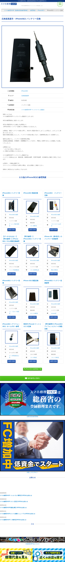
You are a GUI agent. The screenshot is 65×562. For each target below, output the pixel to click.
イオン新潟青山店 (34, 270)
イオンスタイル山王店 (56, 224)
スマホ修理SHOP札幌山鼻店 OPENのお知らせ (13, 507)
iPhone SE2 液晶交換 (30, 280)
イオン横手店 (33, 225)
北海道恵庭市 (25, 95)
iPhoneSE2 (24, 91)
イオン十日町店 (55, 357)
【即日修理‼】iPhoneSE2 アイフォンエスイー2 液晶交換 (53, 326)
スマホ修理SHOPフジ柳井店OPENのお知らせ (13, 519)
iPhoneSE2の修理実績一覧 (33, 369)
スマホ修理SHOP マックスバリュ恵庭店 (32, 109)
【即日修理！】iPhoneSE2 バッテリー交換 (32, 239)
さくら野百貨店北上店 (14, 356)
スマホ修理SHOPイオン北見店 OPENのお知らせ (14, 501)
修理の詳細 (11, 229)
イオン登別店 (33, 357)
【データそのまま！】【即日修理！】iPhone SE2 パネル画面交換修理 (10, 239)
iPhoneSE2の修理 (13, 214)
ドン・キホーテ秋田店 (14, 312)
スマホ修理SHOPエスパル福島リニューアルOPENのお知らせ (17, 513)
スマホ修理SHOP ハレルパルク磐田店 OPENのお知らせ (16, 495)
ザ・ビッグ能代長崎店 (14, 224)
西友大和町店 (54, 270)
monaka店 (53, 313)
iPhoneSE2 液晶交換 (30, 193)
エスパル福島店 (34, 313)
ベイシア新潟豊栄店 (14, 270)
